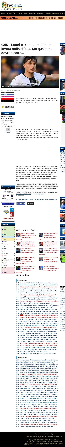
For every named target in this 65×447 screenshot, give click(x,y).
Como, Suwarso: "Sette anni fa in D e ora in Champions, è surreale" (40, 368)
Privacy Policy (49, 434)
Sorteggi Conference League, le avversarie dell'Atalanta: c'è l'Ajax (39, 289)
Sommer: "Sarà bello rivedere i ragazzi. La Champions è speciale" (28, 244)
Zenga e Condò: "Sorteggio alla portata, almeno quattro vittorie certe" (40, 404)
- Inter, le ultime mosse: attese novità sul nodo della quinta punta (40, 339)
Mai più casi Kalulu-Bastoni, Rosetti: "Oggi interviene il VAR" (38, 420)
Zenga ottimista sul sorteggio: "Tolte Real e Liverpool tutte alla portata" (41, 366)
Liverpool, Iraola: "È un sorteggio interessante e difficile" (36, 303)
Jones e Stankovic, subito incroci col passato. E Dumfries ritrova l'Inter (40, 386)
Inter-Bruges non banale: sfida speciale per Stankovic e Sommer (39, 364)
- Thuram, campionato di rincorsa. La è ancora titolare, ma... (40, 329)
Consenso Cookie (39, 434)
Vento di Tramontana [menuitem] (52, 13)
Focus (22, 192)
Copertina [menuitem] (32, 13)
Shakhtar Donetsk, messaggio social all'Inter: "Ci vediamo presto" (39, 388)
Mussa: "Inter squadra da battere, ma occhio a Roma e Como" (38, 370)
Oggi (62, 151)
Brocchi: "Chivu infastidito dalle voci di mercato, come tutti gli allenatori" (41, 380)
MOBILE (56, 437)
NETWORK (29, 437)
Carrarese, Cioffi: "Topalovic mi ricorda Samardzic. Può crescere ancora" (41, 424)
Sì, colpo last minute (8, 120)
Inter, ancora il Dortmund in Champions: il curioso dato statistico (39, 390)
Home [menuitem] (3, 13)
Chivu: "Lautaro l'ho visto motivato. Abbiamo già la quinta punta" (39, 325)
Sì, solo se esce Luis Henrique (8, 123)
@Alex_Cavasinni (40, 194)
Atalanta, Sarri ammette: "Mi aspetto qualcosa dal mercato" (37, 362)
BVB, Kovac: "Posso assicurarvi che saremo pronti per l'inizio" (38, 299)
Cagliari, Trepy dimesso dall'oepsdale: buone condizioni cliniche (39, 382)
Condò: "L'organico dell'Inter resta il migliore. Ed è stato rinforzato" (51, 268)
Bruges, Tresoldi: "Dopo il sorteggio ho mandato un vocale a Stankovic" (41, 313)
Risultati (8, 132)
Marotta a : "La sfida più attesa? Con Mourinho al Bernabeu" (51, 259)
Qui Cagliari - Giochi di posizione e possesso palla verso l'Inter (38, 406)
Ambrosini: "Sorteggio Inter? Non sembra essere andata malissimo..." (40, 323)
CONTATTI (50, 437)
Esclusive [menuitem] (40, 13)
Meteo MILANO (8, 203)
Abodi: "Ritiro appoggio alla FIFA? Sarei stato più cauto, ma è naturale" (40, 319)
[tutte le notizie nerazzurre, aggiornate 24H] (12, 5)
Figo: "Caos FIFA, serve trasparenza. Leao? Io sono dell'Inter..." (51, 244)
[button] (8, 129)
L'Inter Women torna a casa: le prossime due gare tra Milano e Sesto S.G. (41, 410)
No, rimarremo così (7, 126)
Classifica (5, 224)
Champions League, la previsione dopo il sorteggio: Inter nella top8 (40, 301)
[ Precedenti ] (8, 200)
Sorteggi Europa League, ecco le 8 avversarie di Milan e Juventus (39, 297)
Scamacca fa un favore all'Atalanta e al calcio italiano (36, 293)
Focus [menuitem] (20, 13)
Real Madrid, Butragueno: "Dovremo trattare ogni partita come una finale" (41, 311)
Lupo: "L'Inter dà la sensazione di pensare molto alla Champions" (39, 372)
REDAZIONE (36, 437)
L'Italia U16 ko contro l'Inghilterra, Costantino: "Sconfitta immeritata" (40, 392)
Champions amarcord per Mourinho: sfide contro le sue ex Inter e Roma (41, 396)
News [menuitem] (25, 13)
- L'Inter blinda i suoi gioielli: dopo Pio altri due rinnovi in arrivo (40, 347)
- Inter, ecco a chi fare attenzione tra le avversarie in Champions (40, 341)
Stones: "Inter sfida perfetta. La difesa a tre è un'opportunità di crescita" (41, 285)
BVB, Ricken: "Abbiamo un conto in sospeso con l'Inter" (36, 307)
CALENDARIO (43, 437)
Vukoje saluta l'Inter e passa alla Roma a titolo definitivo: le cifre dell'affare (42, 287)
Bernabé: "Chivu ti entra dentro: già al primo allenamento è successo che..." (42, 335)
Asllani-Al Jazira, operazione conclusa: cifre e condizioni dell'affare (41, 408)
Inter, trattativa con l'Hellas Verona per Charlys (33, 351)
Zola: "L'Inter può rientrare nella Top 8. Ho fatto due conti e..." (38, 295)
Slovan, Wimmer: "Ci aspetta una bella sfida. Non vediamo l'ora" (39, 291)
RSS (61, 437)
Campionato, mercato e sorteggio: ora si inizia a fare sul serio (38, 353)
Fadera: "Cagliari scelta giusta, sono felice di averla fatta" (37, 426)
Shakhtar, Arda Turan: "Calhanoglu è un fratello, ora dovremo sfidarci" (40, 309)
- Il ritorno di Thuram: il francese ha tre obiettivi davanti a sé (28, 250)
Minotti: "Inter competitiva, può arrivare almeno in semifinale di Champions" (42, 337)
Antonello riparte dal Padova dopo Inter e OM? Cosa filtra (37, 418)
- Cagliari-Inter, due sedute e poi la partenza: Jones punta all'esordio (41, 333)
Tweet (31, 203)
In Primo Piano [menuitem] (11, 13)
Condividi (22, 203)
